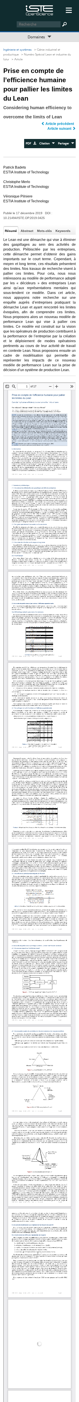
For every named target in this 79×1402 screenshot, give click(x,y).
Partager (64, 143)
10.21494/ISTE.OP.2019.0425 (24, 218)
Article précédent (60, 124)
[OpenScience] (39, 10)
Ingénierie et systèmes (17, 50)
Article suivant (59, 128)
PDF (29, 143)
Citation (45, 143)
